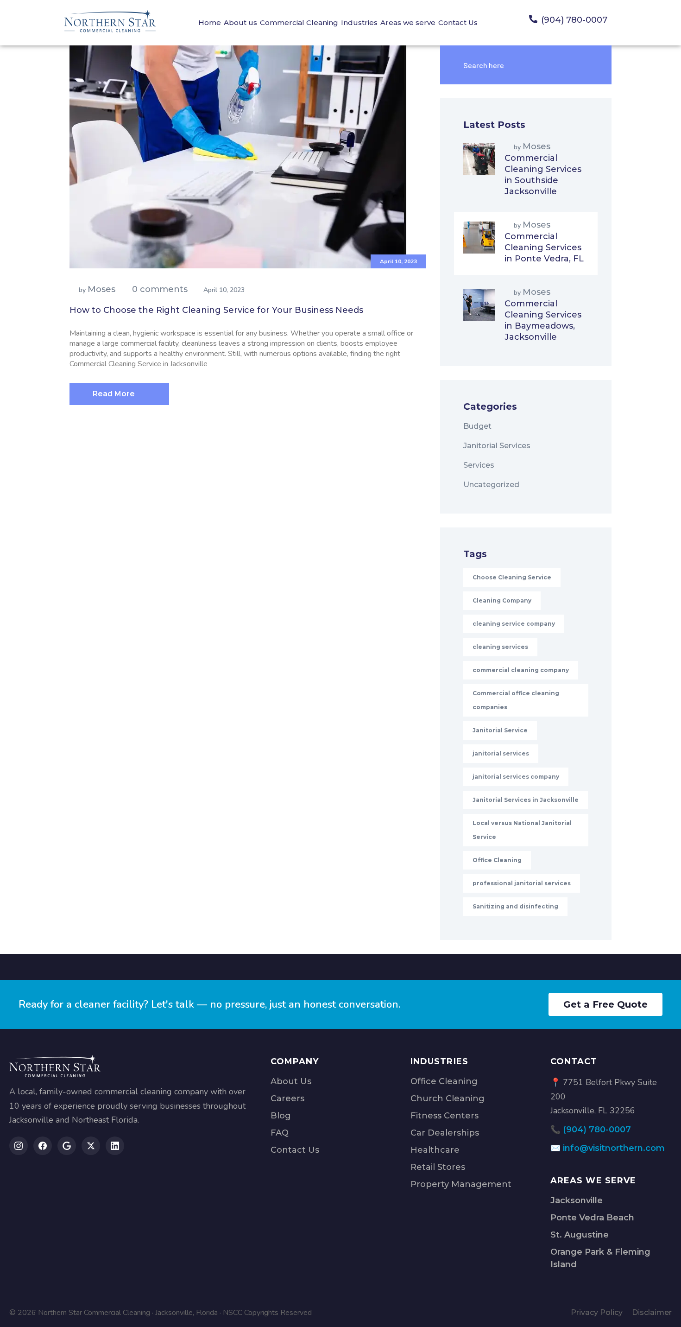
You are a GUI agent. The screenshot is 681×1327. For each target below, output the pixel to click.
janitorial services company (516, 776)
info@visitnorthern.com (614, 1148)
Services (478, 465)
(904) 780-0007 (597, 1129)
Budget (477, 426)
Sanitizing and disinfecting (515, 906)
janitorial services (501, 753)
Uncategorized (491, 484)
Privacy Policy (597, 1312)
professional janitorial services (522, 883)
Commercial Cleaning (299, 22)
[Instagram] (18, 1146)
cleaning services (500, 646)
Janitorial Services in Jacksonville (526, 799)
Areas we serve (407, 22)
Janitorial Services (496, 445)
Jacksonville (576, 1200)
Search (584, 65)
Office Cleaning (497, 860)
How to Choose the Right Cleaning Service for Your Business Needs (216, 310)
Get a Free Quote (605, 1004)
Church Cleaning (447, 1098)
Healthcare (435, 1150)
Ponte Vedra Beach (592, 1218)
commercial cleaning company (521, 670)
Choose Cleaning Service (512, 577)
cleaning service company (514, 623)
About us (240, 22)
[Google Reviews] (66, 1146)
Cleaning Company (502, 600)
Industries (359, 22)
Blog (281, 1116)
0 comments (160, 289)
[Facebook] (42, 1146)
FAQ (280, 1133)
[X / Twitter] (91, 1146)
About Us (291, 1081)
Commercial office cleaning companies (516, 700)
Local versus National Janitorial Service (522, 829)
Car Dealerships (444, 1133)
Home (209, 22)
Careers (287, 1098)
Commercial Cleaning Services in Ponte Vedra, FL (544, 247)
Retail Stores (437, 1167)
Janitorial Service (500, 730)
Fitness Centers (444, 1116)
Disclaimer (652, 1312)
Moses (101, 289)
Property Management (460, 1184)
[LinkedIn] (115, 1146)
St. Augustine (579, 1235)
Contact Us (458, 22)
